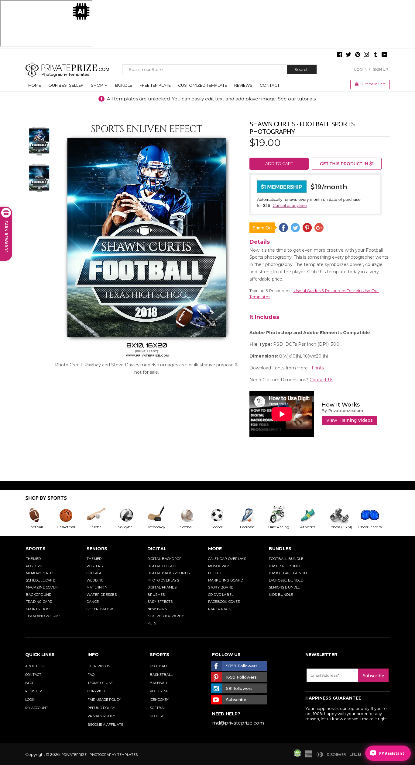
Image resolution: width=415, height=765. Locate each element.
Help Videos (98, 666)
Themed (33, 559)
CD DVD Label (221, 594)
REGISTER (33, 691)
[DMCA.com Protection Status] (297, 756)
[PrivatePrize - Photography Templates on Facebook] (339, 55)
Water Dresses (102, 594)
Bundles (280, 548)
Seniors (97, 548)
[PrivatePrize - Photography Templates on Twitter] (348, 55)
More (215, 548)
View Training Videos (349, 420)
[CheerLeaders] (373, 515)
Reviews (243, 85)
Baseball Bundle (286, 566)
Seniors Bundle (284, 587)
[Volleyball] (131, 515)
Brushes (156, 594)
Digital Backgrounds (168, 573)
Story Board (220, 587)
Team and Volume (43, 616)
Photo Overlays (163, 580)
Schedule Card (40, 580)
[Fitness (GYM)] (343, 515)
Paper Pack (219, 609)
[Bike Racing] (282, 515)
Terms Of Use (100, 683)
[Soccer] (222, 515)
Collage (94, 573)
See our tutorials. (297, 99)
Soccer (156, 716)
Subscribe (373, 675)
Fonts (318, 368)
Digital (157, 548)
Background (38, 594)
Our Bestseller (66, 85)
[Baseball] (101, 515)
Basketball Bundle (288, 573)
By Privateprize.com (342, 410)
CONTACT (33, 674)
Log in (360, 69)
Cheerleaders (101, 609)
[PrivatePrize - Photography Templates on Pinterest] (357, 55)
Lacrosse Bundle (286, 580)
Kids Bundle (281, 594)
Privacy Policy (101, 716)
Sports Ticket (39, 609)
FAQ (90, 674)
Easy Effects (160, 601)
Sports (36, 548)
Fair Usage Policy (104, 699)
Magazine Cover (42, 587)
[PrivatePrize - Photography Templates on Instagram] (366, 55)
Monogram (219, 566)
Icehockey (159, 699)
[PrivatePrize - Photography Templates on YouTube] (384, 55)
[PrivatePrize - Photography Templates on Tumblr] (375, 55)
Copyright (97, 691)
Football (159, 666)
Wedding (95, 580)
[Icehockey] (161, 515)
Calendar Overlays (227, 559)
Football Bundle (286, 559)
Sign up (380, 69)
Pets (151, 623)
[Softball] (192, 515)
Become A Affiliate (105, 724)
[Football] (40, 515)
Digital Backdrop (164, 559)
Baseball (159, 683)
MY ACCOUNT (36, 708)
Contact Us (321, 379)
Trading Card (39, 601)
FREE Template (155, 85)
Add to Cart (279, 163)
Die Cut (215, 573)
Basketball (161, 674)
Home (34, 85)
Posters (34, 566)
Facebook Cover (224, 601)
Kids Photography (165, 616)
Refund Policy (101, 708)
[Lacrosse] (252, 515)
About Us (34, 666)
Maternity (97, 587)
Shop (97, 85)
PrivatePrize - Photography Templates (99, 755)
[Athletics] (312, 515)
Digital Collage (162, 566)
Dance (93, 601)
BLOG (30, 683)
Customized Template (202, 85)
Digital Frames (162, 587)
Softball (158, 708)
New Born (157, 609)
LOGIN (30, 699)
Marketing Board (225, 580)
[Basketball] (71, 515)
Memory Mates (40, 573)
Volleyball (160, 691)
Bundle (123, 85)
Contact (270, 85)
